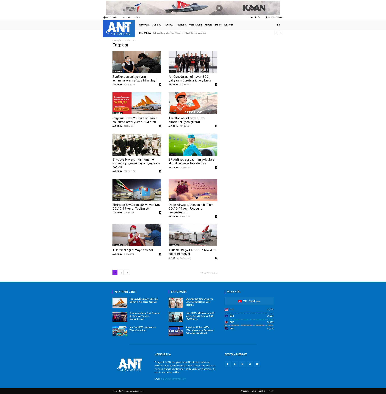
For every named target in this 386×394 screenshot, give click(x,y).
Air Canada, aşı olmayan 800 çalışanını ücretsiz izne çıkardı (190, 78)
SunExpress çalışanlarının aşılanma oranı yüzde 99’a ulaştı (134, 78)
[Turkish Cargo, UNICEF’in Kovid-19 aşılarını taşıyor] (193, 235)
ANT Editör (117, 84)
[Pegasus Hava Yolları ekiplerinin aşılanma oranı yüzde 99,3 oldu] (136, 103)
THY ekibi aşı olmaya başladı (132, 250)
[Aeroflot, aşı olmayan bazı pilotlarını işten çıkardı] (193, 103)
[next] (281, 33)
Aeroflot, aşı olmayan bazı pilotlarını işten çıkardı (187, 120)
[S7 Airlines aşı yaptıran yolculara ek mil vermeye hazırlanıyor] (193, 145)
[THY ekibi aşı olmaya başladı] (136, 235)
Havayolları (117, 71)
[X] (250, 364)
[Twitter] (259, 17)
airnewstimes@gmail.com (173, 378)
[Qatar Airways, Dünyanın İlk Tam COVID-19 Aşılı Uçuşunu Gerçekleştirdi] (193, 190)
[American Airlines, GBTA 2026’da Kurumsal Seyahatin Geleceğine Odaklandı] (176, 331)
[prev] (276, 33)
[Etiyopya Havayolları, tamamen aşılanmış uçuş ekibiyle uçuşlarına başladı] (136, 145)
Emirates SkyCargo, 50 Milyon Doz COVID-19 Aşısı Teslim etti (136, 206)
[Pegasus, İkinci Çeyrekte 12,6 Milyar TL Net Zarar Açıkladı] (119, 303)
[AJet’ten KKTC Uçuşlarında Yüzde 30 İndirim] (119, 331)
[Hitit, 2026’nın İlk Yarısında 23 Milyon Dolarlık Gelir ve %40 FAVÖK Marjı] (176, 317)
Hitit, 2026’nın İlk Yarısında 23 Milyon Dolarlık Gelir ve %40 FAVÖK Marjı (200, 316)
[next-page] (127, 272)
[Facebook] (248, 17)
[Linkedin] (251, 17)
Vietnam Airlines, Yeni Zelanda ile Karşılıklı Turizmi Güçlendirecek (145, 316)
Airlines (172, 71)
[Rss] (255, 17)
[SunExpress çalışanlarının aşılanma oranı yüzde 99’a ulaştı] (136, 62)
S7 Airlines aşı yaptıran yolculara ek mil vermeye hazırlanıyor (191, 161)
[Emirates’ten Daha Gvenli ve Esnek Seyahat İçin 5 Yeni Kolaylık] (176, 303)
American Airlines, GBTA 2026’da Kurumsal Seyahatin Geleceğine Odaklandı (200, 330)
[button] (278, 25)
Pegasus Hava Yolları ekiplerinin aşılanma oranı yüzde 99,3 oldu (134, 120)
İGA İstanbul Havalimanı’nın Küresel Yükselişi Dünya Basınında (180, 33)
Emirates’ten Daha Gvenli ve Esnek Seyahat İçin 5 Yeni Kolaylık (199, 302)
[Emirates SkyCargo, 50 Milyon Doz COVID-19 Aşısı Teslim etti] (136, 190)
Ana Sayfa (116, 40)
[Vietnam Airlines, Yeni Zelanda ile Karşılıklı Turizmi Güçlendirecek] (119, 317)
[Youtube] (257, 364)
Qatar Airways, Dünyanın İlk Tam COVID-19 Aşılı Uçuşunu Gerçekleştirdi (191, 208)
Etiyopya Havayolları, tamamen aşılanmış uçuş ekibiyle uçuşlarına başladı (136, 163)
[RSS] (242, 364)
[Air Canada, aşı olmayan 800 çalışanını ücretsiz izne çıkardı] (193, 62)
